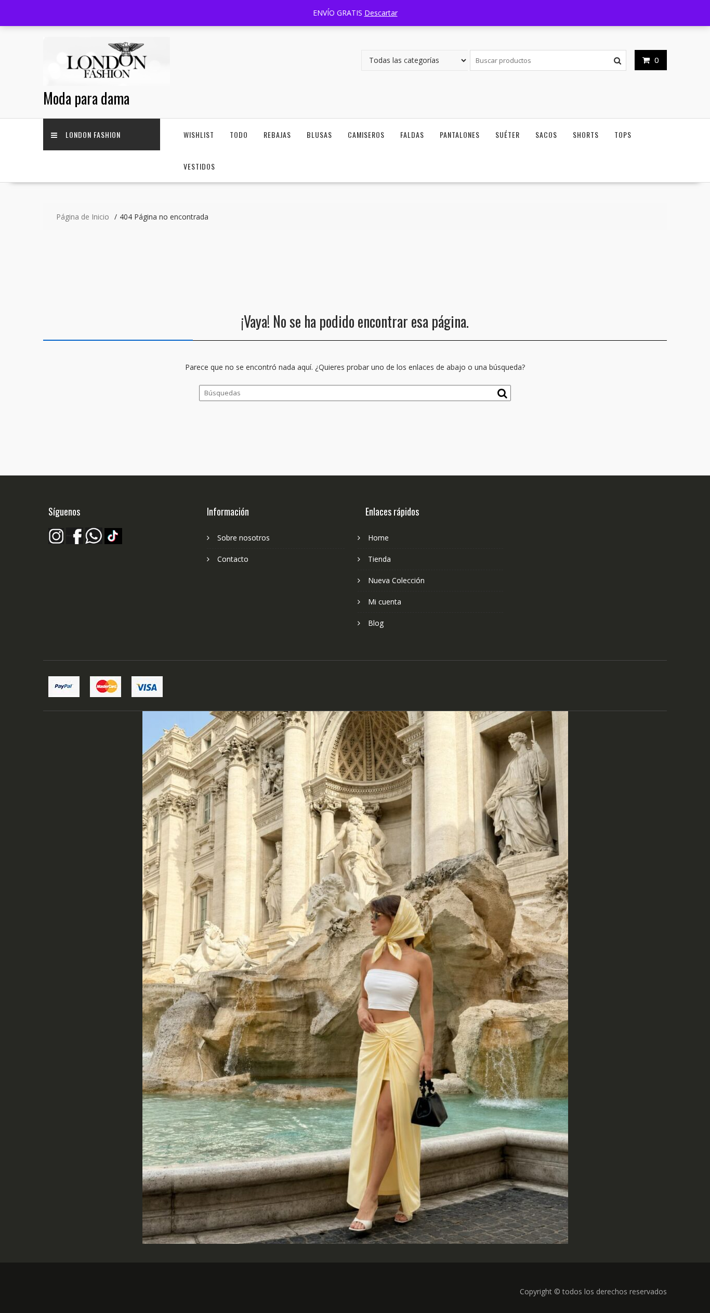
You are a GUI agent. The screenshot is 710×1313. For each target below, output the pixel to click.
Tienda (379, 559)
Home (378, 538)
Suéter (507, 134)
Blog (376, 623)
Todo (239, 134)
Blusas (319, 134)
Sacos (546, 134)
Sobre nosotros (243, 538)
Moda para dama (86, 98)
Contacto (232, 559)
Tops (623, 134)
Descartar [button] (381, 13)
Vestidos (199, 166)
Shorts (586, 134)
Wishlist (198, 134)
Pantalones (460, 134)
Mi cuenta (384, 602)
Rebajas (277, 134)
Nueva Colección (396, 580)
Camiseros (366, 134)
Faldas (412, 134)
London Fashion (93, 134)
